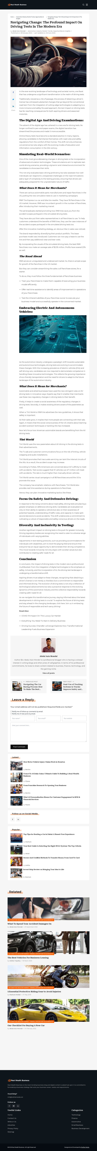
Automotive (76, 1122)
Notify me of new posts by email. (24, 714)
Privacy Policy (13, 1128)
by (26, 769)
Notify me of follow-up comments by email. (27, 711)
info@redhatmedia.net (15, 1097)
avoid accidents (43, 516)
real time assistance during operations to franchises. (49, 488)
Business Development (80, 1128)
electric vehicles (68, 368)
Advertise (11, 1125)
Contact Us (12, 1118)
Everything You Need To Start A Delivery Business (43, 621)
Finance (74, 1118)
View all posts (49, 673)
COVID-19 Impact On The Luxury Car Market (41, 616)
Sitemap (11, 1132)
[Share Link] (13, 92)
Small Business (77, 1125)
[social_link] (13, 819)
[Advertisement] (48, 1054)
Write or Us (12, 1122)
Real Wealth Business (18, 1147)
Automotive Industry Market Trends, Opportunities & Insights (49, 31)
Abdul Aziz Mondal (19, 31)
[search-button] (83, 5)
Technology (76, 1115)
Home (12, 17)
